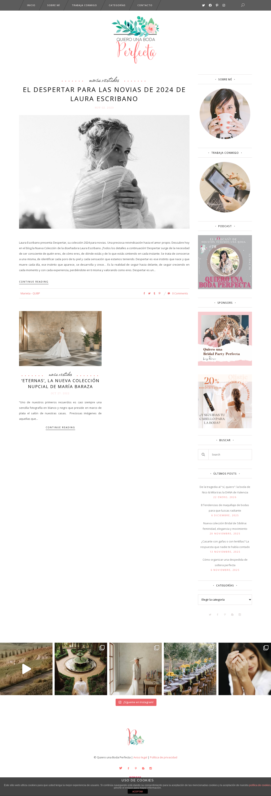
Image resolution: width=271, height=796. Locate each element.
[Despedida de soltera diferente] (225, 364)
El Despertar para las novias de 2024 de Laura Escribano (104, 94)
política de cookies (260, 785)
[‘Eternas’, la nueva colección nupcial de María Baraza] (60, 338)
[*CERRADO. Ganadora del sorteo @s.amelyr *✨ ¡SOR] (244, 669)
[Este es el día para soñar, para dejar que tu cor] (81, 669)
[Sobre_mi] (224, 138)
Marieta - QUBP (30, 293)
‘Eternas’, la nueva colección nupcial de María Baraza (60, 383)
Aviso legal (140, 757)
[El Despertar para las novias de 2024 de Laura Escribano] (104, 171)
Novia (95, 79)
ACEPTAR (137, 791)
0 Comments (179, 293)
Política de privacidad (163, 757)
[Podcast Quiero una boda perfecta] (225, 288)
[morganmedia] (135, 746)
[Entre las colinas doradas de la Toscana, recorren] (26, 669)
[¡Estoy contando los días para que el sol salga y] (190, 669)
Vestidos (110, 79)
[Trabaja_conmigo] (224, 211)
